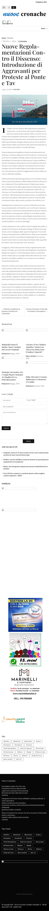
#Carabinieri (18, 745)
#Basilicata (16, 741)
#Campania (7, 745)
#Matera (20, 752)
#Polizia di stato (40, 752)
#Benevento (28, 741)
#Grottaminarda (8, 752)
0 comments (22, 41)
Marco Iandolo (31, 356)
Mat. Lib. (19, 759)
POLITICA (10, 38)
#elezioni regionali (26, 748)
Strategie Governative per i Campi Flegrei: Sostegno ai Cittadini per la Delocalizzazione (12, 376)
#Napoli (29, 752)
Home (4, 38)
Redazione (5, 354)
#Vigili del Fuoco (37, 756)
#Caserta (29, 745)
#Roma (15, 756)
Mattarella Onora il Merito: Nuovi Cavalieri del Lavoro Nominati (11, 347)
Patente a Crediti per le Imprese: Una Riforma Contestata (11, 311)
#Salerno (25, 756)
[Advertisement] (24, 571)
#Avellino (6, 741)
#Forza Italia (40, 748)
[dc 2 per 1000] (25, 615)
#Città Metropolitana (9, 748)
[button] (4, 7)
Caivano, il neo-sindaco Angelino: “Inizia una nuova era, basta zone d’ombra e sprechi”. (36, 348)
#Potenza (6, 756)
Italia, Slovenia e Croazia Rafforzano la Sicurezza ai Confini (36, 379)
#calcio (38, 741)
